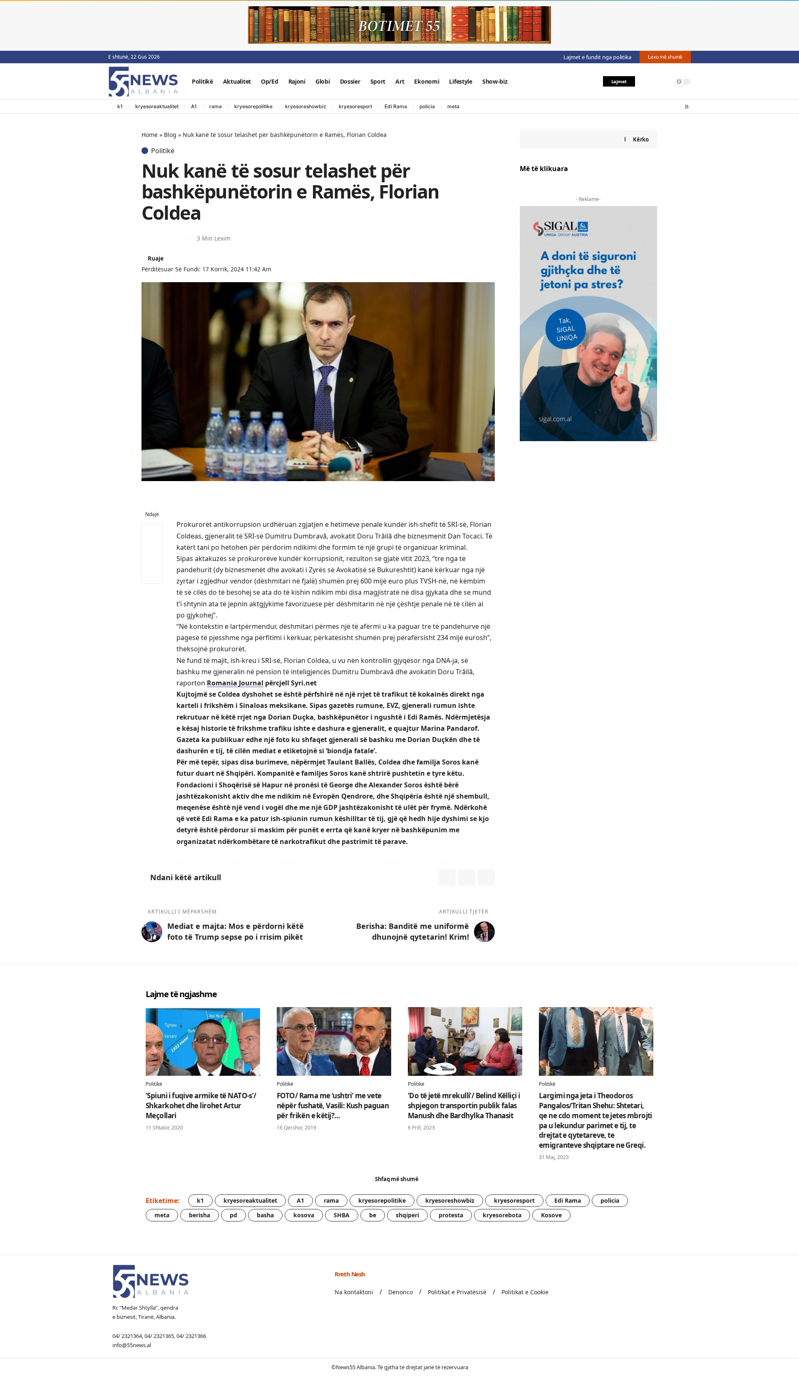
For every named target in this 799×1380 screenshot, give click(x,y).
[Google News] (662, 107)
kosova (303, 1215)
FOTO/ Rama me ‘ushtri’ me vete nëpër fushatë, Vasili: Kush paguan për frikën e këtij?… (333, 1105)
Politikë (162, 150)
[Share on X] (147, 238)
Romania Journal (235, 683)
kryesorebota (502, 1215)
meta (453, 106)
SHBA (342, 1215)
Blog (170, 135)
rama (215, 106)
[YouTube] (654, 107)
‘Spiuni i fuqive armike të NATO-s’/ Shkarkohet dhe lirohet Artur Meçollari (201, 1105)
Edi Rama (396, 106)
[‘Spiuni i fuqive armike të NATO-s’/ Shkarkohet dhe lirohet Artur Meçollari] (203, 1041)
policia (427, 106)
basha (265, 1215)
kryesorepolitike (253, 106)
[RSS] (687, 107)
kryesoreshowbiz (305, 106)
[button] (646, 82)
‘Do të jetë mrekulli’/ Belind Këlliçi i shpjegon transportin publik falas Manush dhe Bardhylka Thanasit (464, 1105)
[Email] (162, 238)
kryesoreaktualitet (157, 106)
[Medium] (670, 107)
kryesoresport (355, 106)
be (372, 1215)
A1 (194, 106)
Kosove (551, 1215)
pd (233, 1215)
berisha (199, 1215)
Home (149, 135)
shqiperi (407, 1215)
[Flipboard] (679, 107)
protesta (451, 1215)
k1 (120, 106)
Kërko (641, 139)
